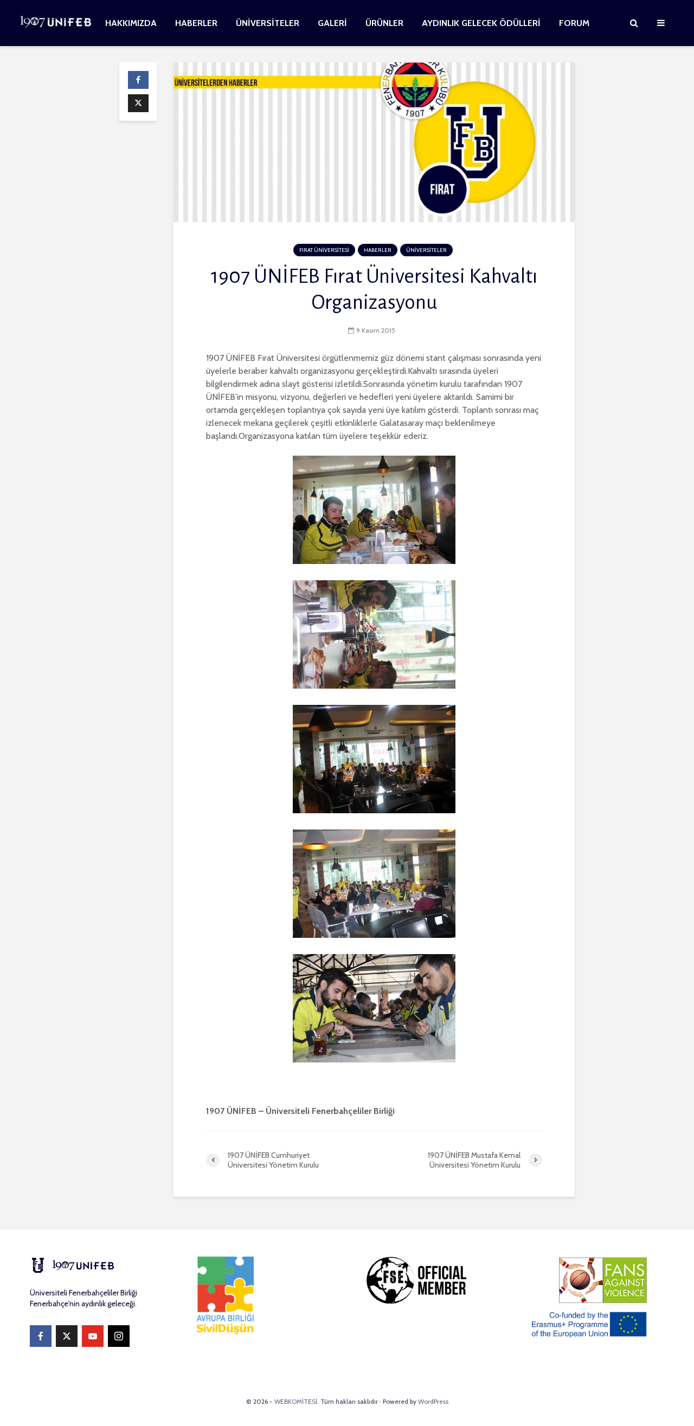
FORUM (574, 23)
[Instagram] (119, 1336)
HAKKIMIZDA (131, 23)
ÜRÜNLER (384, 23)
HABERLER (196, 23)
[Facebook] (41, 1336)
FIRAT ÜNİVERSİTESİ (324, 250)
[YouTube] (93, 1336)
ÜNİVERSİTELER (267, 23)
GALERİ (332, 23)
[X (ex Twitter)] (67, 1336)
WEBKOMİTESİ (295, 1401)
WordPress (433, 1401)
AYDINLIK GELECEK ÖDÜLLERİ (481, 23)
